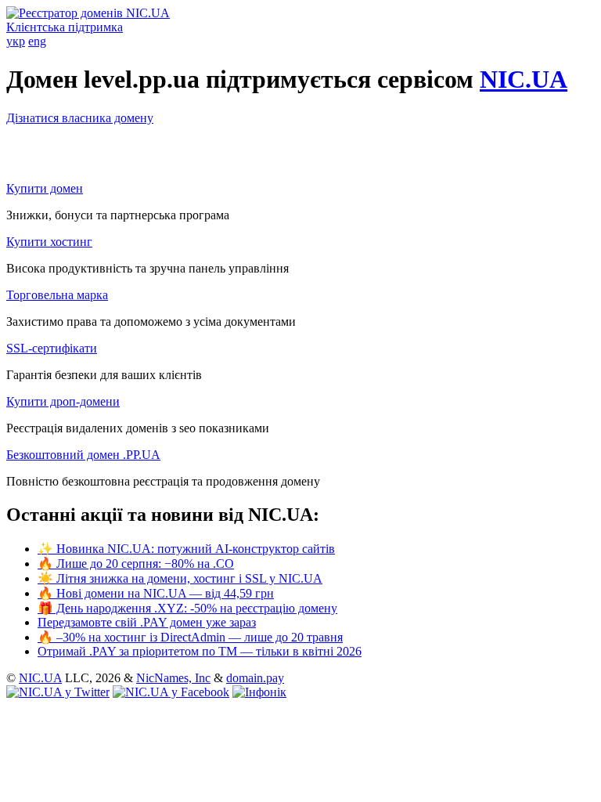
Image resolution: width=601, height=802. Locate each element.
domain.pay (255, 678)
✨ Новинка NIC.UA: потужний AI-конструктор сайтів (186, 548)
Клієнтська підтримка (64, 27)
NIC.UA (523, 79)
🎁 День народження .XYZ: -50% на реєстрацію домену (187, 608)
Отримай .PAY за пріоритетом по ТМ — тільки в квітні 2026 (200, 651)
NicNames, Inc (173, 678)
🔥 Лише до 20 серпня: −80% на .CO (136, 563)
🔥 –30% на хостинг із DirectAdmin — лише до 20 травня (190, 637)
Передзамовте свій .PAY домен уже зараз (147, 622)
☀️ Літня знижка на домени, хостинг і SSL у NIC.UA (180, 578)
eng (37, 41)
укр (15, 41)
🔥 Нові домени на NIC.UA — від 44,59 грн (156, 593)
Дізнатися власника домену (79, 118)
